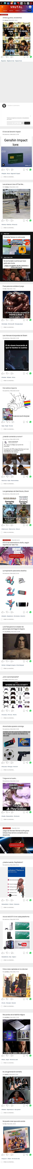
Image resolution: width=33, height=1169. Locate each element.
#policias (4, 480)
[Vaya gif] (28, 3)
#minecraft (11, 324)
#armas (4, 224)
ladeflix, (7, 1074)
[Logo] (16, 6)
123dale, (7, 187)
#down (11, 904)
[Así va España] (18, 3)
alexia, (6, 20)
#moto (3, 1003)
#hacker (4, 377)
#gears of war (11, 61)
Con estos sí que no (10, 388)
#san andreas (14, 480)
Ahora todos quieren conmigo (13, 726)
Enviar (29, 10)
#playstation (9, 816)
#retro (15, 714)
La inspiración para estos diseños (14, 571)
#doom (18, 529)
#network (16, 816)
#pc (10, 957)
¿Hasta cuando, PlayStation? (13, 862)
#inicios (10, 714)
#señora (9, 224)
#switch (22, 616)
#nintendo (17, 616)
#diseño (4, 616)
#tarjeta (4, 173)
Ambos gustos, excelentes (12, 18)
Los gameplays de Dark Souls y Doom (16, 491)
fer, (5, 289)
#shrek (4, 665)
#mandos (4, 714)
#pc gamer (17, 1109)
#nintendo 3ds (16, 1158)
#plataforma (5, 957)
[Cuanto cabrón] (21, 3)
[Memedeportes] (15, 3)
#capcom (4, 1158)
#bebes (4, 1109)
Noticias (5, 10)
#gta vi (14, 957)
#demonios (12, 529)
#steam (9, 377)
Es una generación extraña (12, 1072)
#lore (8, 173)
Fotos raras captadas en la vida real (15, 969)
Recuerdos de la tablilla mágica (14, 1015)
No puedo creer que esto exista (14, 1121)
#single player (19, 324)
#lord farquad (20, 665)
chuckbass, (8, 631)
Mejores (11, 10)
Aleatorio (17, 10)
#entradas (4, 324)
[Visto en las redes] (8, 3)
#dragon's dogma (11, 665)
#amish (14, 1003)
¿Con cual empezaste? (11, 677)
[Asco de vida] (2, 3)
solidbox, (7, 972)
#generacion (10, 1109)
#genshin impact (15, 173)
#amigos (10, 766)
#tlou (13, 377)
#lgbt (6, 426)
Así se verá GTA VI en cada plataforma (16, 917)
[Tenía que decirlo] (31, 3)
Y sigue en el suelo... (10, 778)
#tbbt (9, 1158)
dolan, (6, 679)
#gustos (3, 61)
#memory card (14, 1059)
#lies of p (14, 224)
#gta (3, 426)
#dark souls (5, 529)
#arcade (8, 1003)
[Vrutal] (11, 3)
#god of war (18, 61)
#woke (11, 426)
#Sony (3, 1059)
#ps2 (7, 1059)
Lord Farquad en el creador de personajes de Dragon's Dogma (14, 628)
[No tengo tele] (25, 3)
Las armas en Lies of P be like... (13, 184)
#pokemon (10, 616)
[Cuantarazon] (5, 3)
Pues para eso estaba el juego (13, 286)
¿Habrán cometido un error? (12, 436)
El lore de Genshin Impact (12, 132)
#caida (3, 816)
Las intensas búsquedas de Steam (15, 335)
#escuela (4, 766)
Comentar (27, 123)
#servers (16, 904)
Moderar (24, 10)
